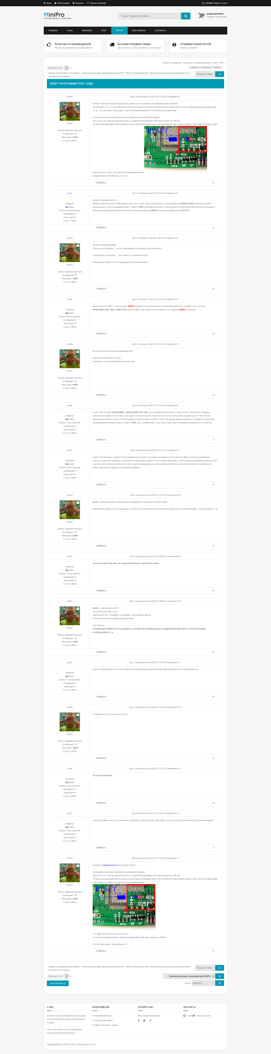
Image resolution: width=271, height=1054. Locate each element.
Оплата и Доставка (103, 1020)
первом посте (101, 714)
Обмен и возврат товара (106, 1025)
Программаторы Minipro (68, 73)
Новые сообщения (172, 63)
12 (180, 707)
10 (180, 601)
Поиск (215, 63)
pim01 (70, 450)
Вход (48, 3)
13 (180, 768)
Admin (70, 96)
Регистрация (63, 3)
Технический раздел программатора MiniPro (103, 73)
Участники (188, 63)
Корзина (79, 3)
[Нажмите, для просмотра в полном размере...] (175, 172)
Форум (51, 73)
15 (178, 858)
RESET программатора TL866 (140, 73)
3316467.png (113, 176)
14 (178, 813)
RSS (221, 63)
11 (180, 662)
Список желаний (98, 3)
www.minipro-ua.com (86, 1044)
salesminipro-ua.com (216, 3)
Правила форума (202, 63)
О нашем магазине (103, 1016)
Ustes (69, 193)
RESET (154, 210)
